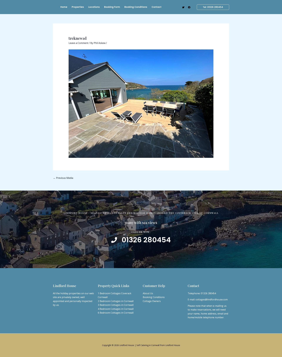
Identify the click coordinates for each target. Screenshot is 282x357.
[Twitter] (183, 7)
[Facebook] (189, 7)
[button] (211, 7)
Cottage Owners (152, 301)
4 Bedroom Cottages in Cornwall (116, 309)
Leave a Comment (78, 43)
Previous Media (63, 178)
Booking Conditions (154, 297)
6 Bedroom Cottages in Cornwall (116, 312)
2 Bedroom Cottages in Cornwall (116, 301)
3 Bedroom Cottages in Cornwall (116, 305)
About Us (148, 293)
